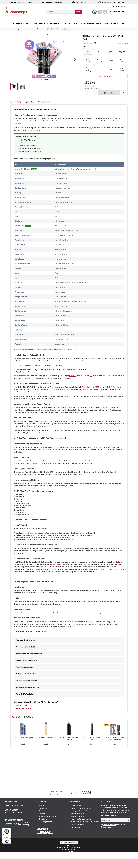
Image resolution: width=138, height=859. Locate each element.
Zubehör (16, 717)
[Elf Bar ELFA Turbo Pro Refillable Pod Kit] (92, 729)
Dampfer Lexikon (44, 811)
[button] (74, 59)
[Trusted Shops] (94, 12)
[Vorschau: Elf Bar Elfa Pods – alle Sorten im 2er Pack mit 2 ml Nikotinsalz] (14, 86)
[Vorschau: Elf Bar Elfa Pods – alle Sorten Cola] (22, 86)
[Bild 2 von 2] (50, 34)
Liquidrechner (43, 808)
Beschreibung (16, 102)
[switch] (7, 841)
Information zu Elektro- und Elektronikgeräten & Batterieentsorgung (85, 823)
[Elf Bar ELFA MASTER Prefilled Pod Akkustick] (69, 729)
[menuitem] (64, 12)
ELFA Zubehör (28, 717)
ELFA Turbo (112, 387)
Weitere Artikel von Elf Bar (23, 708)
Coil (91, 376)
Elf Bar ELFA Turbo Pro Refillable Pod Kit (92, 739)
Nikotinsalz (72, 376)
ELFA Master (99, 387)
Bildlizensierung (76, 827)
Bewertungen (43, 102)
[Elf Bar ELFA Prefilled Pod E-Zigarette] (23, 729)
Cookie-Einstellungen (77, 816)
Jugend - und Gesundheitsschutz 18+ (82, 819)
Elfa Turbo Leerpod (55, 564)
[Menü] (10, 829)
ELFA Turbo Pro (18, 389)
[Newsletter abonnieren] (127, 820)
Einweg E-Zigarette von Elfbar (28, 407)
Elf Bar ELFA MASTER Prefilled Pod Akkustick (69, 739)
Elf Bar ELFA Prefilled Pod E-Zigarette (23, 738)
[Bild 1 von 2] (47, 34)
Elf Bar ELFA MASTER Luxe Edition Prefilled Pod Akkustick (114, 739)
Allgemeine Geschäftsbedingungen (82, 808)
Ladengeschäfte (76, 805)
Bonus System (43, 819)
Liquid (56, 449)
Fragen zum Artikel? (21, 705)
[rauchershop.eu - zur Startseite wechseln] (21, 11)
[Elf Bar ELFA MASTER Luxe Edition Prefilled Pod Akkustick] (114, 729)
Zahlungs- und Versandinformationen (82, 811)
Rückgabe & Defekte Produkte (48, 816)
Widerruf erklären (69, 842)
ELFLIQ (64, 569)
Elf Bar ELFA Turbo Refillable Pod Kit (46, 738)
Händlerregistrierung (45, 822)
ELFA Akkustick (87, 387)
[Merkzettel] (99, 12)
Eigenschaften (29, 102)
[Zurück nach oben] (56, 791)
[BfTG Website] (74, 792)
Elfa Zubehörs (97, 447)
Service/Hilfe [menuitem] (118, 7)
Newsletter (42, 813)
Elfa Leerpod (119, 562)
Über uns (41, 805)
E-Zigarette (67, 539)
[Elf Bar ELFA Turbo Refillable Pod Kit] (46, 729)
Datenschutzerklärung (77, 813)
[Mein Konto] (105, 12)
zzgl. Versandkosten (96, 88)
